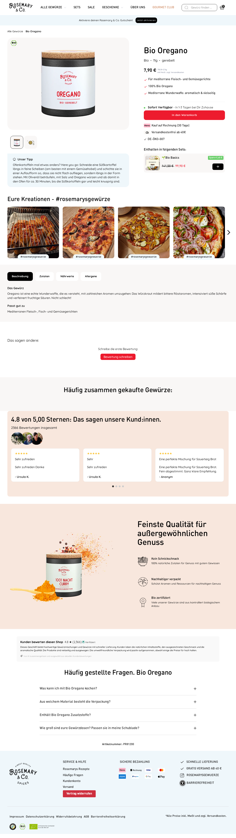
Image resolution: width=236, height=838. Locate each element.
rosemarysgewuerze (202, 775)
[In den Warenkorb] (217, 166)
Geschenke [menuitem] (110, 7)
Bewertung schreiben (118, 357)
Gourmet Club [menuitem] (163, 7)
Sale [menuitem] (91, 7)
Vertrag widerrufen (79, 793)
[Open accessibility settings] (182, 783)
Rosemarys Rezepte (76, 769)
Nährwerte (67, 276)
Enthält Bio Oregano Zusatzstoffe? (65, 715)
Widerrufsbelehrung (69, 817)
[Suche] (186, 7)
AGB (86, 817)
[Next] (230, 232)
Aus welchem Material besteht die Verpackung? (75, 701)
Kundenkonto (72, 781)
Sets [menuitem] (77, 7)
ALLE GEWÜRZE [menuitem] (51, 7)
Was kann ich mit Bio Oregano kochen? (68, 688)
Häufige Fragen (73, 775)
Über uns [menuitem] (138, 7)
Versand (68, 787)
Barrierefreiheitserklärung (108, 817)
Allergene (91, 276)
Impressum (17, 817)
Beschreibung (20, 276)
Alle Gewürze (15, 31)
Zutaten (44, 276)
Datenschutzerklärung (40, 817)
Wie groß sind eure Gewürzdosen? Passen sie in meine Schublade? (89, 728)
